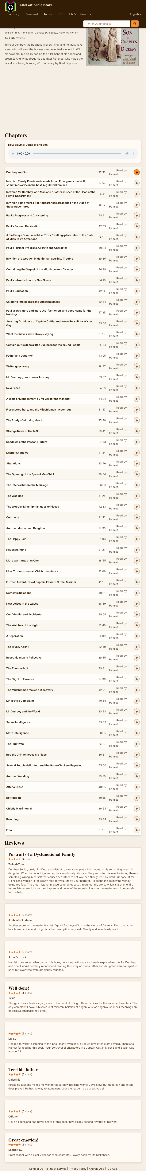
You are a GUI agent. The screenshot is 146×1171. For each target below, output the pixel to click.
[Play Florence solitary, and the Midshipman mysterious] (137, 410)
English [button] (135, 14)
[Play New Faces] (137, 388)
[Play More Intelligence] (137, 733)
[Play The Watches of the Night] (137, 625)
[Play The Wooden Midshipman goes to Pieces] (137, 507)
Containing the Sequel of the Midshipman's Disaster (39, 269)
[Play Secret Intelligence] (137, 722)
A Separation (14, 636)
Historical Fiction (68, 32)
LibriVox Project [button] (79, 14)
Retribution (13, 797)
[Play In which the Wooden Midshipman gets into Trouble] (137, 259)
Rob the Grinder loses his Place (26, 754)
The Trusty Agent (17, 646)
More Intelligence (17, 733)
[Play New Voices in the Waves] (137, 604)
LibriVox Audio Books (36, 4)
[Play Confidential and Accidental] (137, 614)
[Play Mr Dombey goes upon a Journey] (137, 377)
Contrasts (12, 517)
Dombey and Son (17, 172)
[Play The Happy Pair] (137, 539)
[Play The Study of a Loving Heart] (137, 420)
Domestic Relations (18, 592)
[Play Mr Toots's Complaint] (137, 701)
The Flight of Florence (20, 679)
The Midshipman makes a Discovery (29, 689)
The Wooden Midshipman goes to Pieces (32, 506)
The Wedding (14, 495)
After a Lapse (14, 786)
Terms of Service (55, 1168)
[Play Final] (137, 830)
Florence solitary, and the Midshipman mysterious (38, 409)
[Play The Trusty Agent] (137, 647)
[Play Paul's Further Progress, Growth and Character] (137, 248)
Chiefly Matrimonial (19, 808)
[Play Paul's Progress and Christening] (137, 215)
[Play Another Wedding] (137, 776)
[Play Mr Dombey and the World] (137, 711)
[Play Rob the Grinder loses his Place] (137, 755)
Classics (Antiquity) (46, 32)
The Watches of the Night (22, 625)
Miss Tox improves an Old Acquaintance (32, 571)
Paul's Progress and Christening (27, 215)
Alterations (13, 463)
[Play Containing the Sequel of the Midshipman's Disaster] (137, 269)
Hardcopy (13, 14)
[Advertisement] (73, 99)
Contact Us (36, 1168)
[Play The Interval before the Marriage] (137, 485)
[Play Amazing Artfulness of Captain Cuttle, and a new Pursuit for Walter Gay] (137, 323)
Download (31, 14)
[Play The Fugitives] (137, 744)
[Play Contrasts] (137, 517)
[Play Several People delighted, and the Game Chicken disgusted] (137, 765)
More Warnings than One (22, 560)
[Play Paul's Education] (137, 291)
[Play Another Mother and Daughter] (137, 528)
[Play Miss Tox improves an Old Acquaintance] (137, 571)
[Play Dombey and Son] (137, 172)
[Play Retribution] (137, 798)
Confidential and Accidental (24, 614)
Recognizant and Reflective (23, 657)
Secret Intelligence (18, 722)
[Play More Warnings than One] (137, 561)
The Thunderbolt (17, 668)
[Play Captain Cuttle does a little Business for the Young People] (137, 345)
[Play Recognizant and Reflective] (137, 658)
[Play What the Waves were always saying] (137, 334)
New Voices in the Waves (22, 603)
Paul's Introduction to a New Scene (28, 280)
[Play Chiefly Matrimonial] (137, 809)
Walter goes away (17, 366)
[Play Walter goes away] (137, 366)
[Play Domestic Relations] (137, 593)
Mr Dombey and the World (23, 711)
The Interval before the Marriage (27, 485)
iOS (61, 14)
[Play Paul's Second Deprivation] (137, 226)
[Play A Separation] (137, 636)
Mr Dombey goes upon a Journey (27, 377)
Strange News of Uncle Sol (23, 431)
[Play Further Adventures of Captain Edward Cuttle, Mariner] (137, 582)
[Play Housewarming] (137, 550)
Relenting (12, 819)
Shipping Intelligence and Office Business (33, 301)
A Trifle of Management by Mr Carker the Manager (38, 398)
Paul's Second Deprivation (23, 226)
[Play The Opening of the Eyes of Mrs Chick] (137, 474)
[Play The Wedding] (137, 496)
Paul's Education (17, 290)
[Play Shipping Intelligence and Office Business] (137, 302)
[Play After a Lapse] (137, 787)
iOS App (112, 1168)
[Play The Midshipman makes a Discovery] (137, 690)
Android (48, 14)
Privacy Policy (77, 1168)
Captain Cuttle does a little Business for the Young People (43, 344)
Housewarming (16, 549)
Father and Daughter (19, 355)
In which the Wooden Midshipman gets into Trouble (39, 258)
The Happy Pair (16, 538)
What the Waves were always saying (29, 334)
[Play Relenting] (137, 819)
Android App (96, 1168)
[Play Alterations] (137, 463)
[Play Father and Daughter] (137, 356)
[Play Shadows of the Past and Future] (137, 442)
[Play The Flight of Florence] (137, 679)
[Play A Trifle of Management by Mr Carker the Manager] (137, 399)
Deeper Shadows (17, 452)
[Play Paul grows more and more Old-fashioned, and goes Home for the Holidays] (137, 312)
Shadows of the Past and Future (26, 441)
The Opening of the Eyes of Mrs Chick (30, 474)
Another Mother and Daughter (25, 528)
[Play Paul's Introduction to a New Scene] (137, 280)
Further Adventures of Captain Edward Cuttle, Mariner (41, 582)
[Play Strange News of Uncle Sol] (137, 431)
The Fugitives (15, 743)
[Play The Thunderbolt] (137, 668)
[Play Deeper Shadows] (137, 453)
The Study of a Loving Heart (24, 420)
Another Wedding (17, 776)
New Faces (13, 388)
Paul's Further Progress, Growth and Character (36, 247)
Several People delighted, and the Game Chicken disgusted (44, 765)
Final (9, 830)
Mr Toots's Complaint (20, 700)
